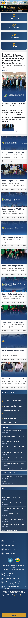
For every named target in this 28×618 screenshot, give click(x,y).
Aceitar (14, 615)
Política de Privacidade (20, 595)
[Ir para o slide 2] (12, 11)
